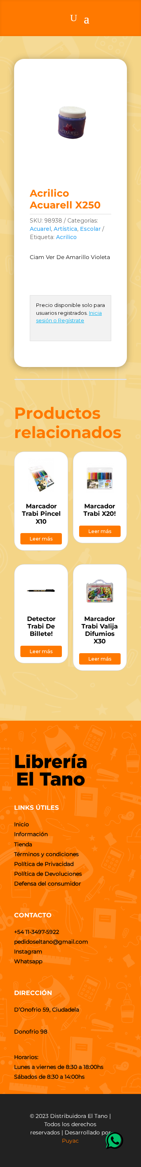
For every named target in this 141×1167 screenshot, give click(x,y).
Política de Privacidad (44, 863)
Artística (65, 228)
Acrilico (66, 237)
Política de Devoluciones (48, 873)
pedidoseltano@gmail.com (51, 941)
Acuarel (40, 228)
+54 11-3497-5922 (36, 931)
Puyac (70, 1140)
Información (31, 834)
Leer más (41, 539)
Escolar (90, 228)
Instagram (28, 951)
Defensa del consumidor (47, 883)
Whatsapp (28, 961)
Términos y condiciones (46, 854)
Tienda (23, 844)
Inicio (21, 824)
